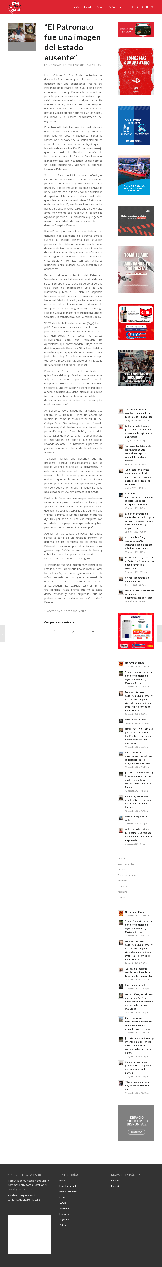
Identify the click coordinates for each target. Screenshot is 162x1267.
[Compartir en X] (73, 631)
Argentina (122, 891)
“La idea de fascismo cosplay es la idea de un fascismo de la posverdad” (139, 413)
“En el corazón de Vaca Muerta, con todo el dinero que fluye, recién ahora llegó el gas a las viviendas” (138, 477)
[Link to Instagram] (142, 7)
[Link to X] (137, 7)
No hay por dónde (134, 662)
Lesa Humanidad (126, 863)
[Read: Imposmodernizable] (121, 721)
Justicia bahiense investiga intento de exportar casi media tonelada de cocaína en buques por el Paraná (139, 780)
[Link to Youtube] (147, 7)
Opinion (122, 897)
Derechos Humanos (70, 65)
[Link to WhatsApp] (151, 7)
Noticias (86, 65)
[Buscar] (121, 7)
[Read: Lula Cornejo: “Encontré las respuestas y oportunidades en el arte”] (121, 592)
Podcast (63, 1197)
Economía (122, 886)
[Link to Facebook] (132, 7)
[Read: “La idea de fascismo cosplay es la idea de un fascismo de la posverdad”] (121, 411)
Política (96, 65)
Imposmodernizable (135, 719)
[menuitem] (76, 7)
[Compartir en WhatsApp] (92, 631)
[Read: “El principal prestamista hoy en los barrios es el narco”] (121, 1083)
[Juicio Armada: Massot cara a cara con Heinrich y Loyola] (2, 633)
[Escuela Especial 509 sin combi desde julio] (159, 633)
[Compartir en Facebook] (54, 631)
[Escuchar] (136, 36)
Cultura (121, 869)
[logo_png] (15, 7)
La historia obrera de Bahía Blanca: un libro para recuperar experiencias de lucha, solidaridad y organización (139, 521)
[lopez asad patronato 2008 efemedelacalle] (22, 37)
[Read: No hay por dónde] (121, 664)
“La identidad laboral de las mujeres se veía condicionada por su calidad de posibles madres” (138, 453)
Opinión (63, 1225)
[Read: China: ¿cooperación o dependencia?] (121, 579)
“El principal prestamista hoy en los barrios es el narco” (138, 1085)
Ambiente (122, 880)
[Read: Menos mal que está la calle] (121, 818)
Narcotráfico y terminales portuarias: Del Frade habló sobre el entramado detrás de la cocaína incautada (139, 736)
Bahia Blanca (51, 65)
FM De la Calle (78, 611)
